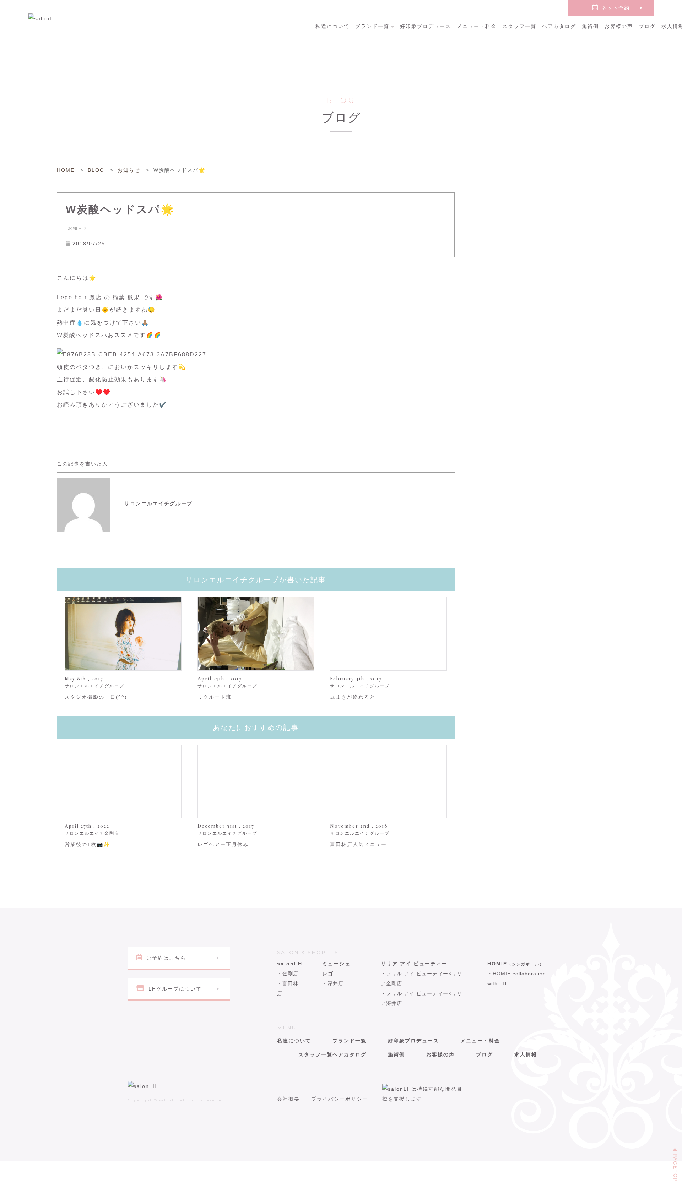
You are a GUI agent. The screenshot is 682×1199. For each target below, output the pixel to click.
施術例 (590, 26)
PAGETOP (675, 1168)
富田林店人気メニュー (358, 844)
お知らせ (78, 228)
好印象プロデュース (425, 26)
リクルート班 (214, 697)
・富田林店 (287, 988)
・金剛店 (287, 973)
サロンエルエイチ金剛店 (92, 833)
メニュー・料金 (477, 26)
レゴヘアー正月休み (223, 844)
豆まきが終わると (352, 697)
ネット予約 (615, 8)
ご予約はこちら (166, 958)
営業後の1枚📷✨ (87, 844)
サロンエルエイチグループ (94, 685)
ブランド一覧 (372, 26)
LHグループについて (175, 989)
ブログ (647, 26)
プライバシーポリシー (339, 1099)
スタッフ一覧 (519, 26)
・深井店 (332, 983)
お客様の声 (619, 26)
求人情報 (525, 1054)
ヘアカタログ (559, 26)
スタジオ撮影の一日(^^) (96, 697)
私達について (332, 26)
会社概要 (288, 1099)
